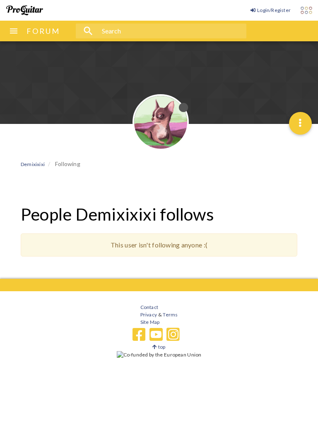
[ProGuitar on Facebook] (139, 334)
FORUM (43, 31)
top (161, 347)
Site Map (150, 322)
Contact (149, 307)
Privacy (148, 314)
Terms (170, 314)
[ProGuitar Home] (24, 10)
